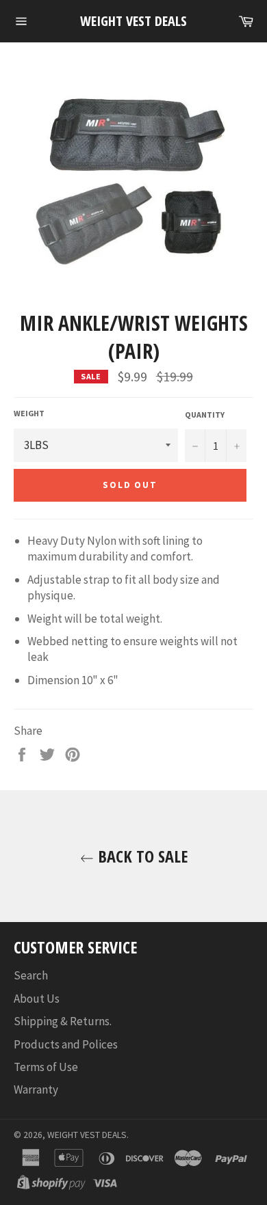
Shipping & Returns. (63, 1021)
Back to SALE (141, 856)
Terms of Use (46, 1066)
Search (31, 975)
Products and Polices (66, 1044)
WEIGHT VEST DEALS (133, 21)
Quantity (205, 414)
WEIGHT (29, 413)
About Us (37, 998)
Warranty (36, 1089)
